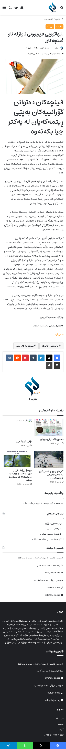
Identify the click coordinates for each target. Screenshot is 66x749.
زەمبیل (60, 724)
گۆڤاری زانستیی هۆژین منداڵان (46, 539)
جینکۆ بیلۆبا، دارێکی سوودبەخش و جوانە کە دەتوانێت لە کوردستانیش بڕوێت (20, 475)
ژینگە (49, 26)
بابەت (59, 26)
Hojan (56, 48)
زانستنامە (48, 19)
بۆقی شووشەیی (24, 441)
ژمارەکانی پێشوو (54, 529)
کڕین (61, 729)
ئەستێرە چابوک (50, 345)
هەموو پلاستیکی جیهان (51, 439)
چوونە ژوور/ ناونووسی (53, 734)
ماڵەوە (58, 19)
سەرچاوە (59, 334)
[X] (49, 358)
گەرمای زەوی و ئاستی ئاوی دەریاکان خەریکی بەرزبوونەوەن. (51, 474)
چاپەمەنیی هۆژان (53, 523)
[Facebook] (57, 358)
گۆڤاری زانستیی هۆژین (50, 534)
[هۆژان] (53, 7)
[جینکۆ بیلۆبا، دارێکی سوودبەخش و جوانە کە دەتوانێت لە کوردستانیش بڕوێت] (17, 459)
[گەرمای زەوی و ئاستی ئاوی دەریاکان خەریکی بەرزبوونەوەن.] (48, 459)
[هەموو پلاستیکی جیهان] (48, 427)
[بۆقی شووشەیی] (17, 428)
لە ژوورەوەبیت (49, 503)
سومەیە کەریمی (25, 345)
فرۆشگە (59, 719)
